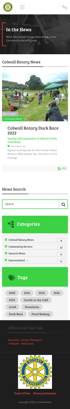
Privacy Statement (44, 393)
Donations (32, 307)
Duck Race (16, 146)
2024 (57, 293)
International (16, 260)
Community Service (13, 118)
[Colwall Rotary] (8, 7)
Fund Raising (41, 314)
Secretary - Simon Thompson (25, 340)
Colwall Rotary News (21, 239)
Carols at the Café (36, 300)
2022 (24, 146)
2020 (12, 293)
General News (16, 253)
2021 (27, 293)
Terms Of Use (22, 393)
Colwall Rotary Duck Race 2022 (33, 130)
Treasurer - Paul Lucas (20, 343)
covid (12, 307)
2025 (12, 300)
